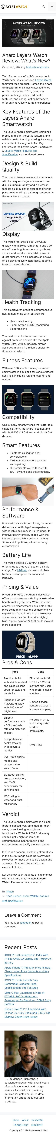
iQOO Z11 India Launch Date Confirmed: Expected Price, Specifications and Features (21, 984)
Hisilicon (22, 570)
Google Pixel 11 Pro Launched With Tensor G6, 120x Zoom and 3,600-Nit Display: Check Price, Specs (27, 1013)
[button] (44, 6)
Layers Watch (43, 80)
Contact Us (37, 1120)
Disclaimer (37, 1124)
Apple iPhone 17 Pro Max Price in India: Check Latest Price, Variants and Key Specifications (27, 971)
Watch (10, 891)
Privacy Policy (21, 1124)
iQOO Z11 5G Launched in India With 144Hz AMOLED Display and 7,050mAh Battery (28, 959)
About (25, 1120)
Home (16, 1120)
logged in (25, 922)
